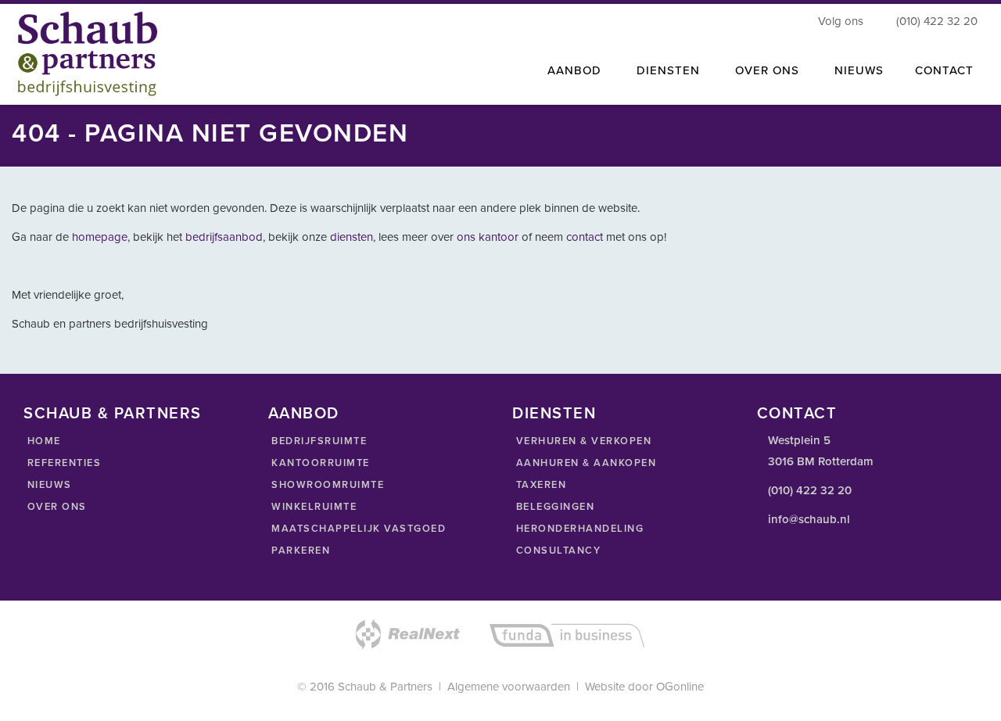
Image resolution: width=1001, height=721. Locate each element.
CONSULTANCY (556, 550)
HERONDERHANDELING (578, 528)
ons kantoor (487, 237)
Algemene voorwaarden (508, 687)
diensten (351, 237)
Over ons (767, 70)
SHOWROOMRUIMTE (326, 485)
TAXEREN (539, 485)
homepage (99, 237)
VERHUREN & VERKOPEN (581, 441)
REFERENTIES (62, 463)
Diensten (668, 70)
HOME (42, 441)
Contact (944, 70)
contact (586, 237)
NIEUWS (47, 485)
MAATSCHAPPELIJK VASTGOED (357, 528)
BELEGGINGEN (553, 506)
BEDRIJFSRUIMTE (318, 441)
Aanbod (574, 70)
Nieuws (859, 70)
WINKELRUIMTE (312, 506)
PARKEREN (299, 550)
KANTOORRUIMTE (319, 463)
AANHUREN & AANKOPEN (584, 463)
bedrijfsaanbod (224, 237)
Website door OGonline (644, 687)
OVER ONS (55, 506)
